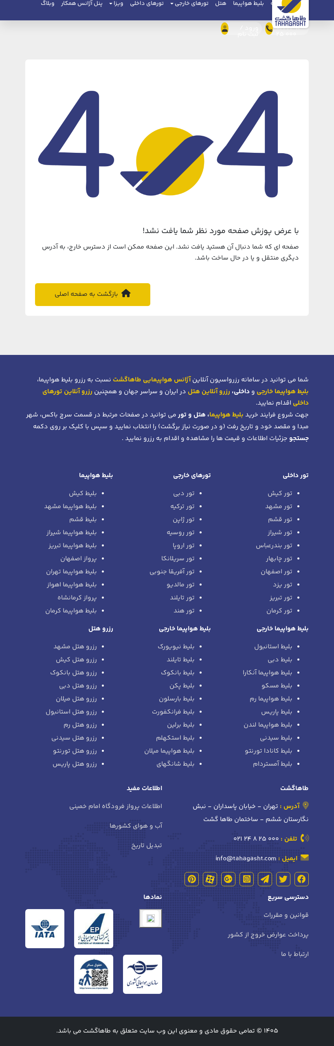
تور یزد (282, 585)
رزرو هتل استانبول (71, 712)
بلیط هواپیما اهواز (72, 585)
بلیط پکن (182, 686)
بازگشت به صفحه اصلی (87, 294)
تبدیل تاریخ (146, 846)
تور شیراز (280, 533)
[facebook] (301, 879)
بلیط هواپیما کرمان (71, 611)
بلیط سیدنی (276, 738)
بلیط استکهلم (175, 738)
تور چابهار (279, 559)
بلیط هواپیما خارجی (283, 629)
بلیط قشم (83, 520)
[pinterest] (192, 879)
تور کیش (280, 494)
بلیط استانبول (273, 647)
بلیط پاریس (276, 712)
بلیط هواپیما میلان (169, 751)
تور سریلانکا (178, 559)
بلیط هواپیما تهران (71, 572)
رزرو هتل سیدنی (74, 738)
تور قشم (280, 520)
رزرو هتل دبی (78, 686)
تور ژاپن (184, 520)
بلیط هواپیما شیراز (71, 533)
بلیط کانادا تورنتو (268, 751)
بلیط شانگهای (175, 764)
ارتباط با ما (295, 954)
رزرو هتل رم (80, 725)
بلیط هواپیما (226, 415)
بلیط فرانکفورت (173, 712)
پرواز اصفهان (78, 559)
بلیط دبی (280, 660)
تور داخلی (296, 476)
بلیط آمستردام (272, 764)
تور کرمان (279, 611)
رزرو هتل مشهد (75, 647)
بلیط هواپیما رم (271, 699)
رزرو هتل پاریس (75, 764)
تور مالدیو (181, 585)
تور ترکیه (182, 507)
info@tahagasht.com (246, 859)
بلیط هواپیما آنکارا (267, 673)
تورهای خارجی (192, 476)
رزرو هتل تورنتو (75, 751)
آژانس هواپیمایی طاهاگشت (152, 380)
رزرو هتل (100, 629)
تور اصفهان (276, 572)
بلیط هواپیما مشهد (70, 507)
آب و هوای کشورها (136, 826)
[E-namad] (150, 918)
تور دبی (184, 494)
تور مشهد (278, 507)
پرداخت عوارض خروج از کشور (268, 935)
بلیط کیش (83, 494)
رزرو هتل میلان (76, 699)
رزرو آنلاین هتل (209, 392)
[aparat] (210, 879)
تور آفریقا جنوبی (172, 572)
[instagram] (247, 879)
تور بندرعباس (274, 546)
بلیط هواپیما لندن (268, 725)
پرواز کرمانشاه (77, 598)
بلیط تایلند (181, 660)
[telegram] (265, 879)
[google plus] (228, 879)
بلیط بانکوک (178, 673)
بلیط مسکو (276, 686)
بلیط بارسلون (177, 699)
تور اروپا (184, 546)
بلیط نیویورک (176, 647)
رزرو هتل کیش (76, 660)
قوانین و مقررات (286, 915)
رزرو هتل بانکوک (73, 673)
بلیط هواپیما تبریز (72, 546)
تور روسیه (181, 533)
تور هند (184, 611)
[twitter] (283, 879)
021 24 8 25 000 (256, 839)
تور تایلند (182, 598)
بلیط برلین (181, 725)
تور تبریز (281, 598)
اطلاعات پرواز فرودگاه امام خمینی (115, 807)
